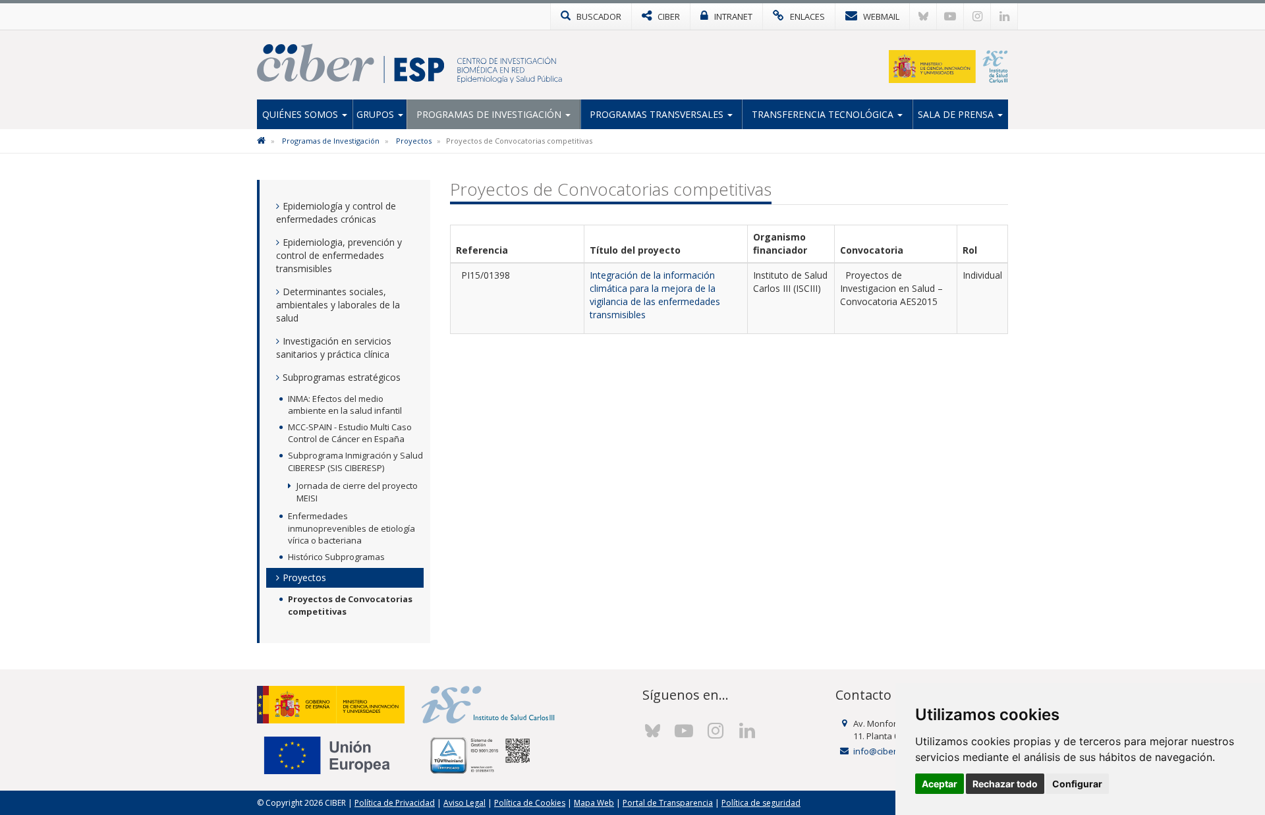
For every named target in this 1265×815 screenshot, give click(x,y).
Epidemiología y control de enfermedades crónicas (336, 212)
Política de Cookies (529, 802)
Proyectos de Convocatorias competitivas (350, 605)
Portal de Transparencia (668, 802)
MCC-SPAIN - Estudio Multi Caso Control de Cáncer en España (350, 433)
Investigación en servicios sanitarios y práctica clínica (333, 347)
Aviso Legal (464, 802)
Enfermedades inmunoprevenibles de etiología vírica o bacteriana (351, 528)
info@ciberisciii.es (889, 751)
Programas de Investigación (490, 114)
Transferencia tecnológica (824, 114)
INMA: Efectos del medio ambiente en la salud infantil (345, 405)
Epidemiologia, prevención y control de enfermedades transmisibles (339, 255)
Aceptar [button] (939, 783)
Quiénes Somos (301, 114)
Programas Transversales (658, 114)
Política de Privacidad (394, 802)
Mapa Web (594, 802)
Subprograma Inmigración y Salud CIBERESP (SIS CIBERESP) (355, 461)
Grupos (376, 114)
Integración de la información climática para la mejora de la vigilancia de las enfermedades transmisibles (655, 295)
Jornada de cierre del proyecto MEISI (357, 492)
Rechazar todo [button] (1005, 783)
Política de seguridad (761, 802)
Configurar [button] (1077, 783)
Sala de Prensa (957, 114)
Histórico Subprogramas (336, 557)
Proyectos (414, 141)
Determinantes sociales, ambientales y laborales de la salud (338, 304)
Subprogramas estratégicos (342, 377)
